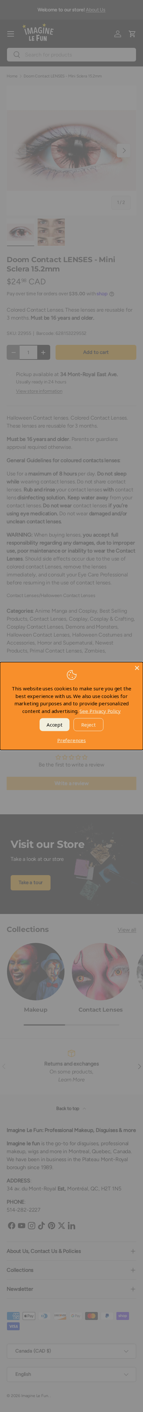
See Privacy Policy (99, 710)
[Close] (137, 668)
